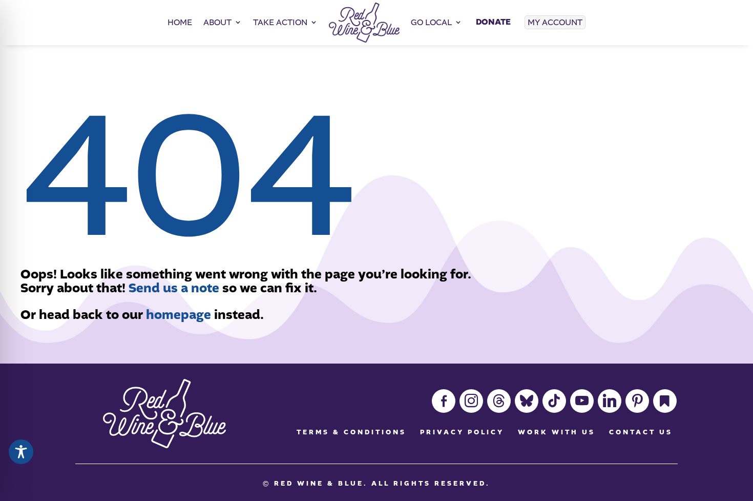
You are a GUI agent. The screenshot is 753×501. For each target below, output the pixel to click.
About (217, 22)
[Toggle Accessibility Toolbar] (21, 451)
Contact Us (641, 432)
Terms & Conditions (351, 432)
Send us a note (174, 288)
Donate (493, 22)
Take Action (280, 22)
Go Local (431, 22)
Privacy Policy (462, 432)
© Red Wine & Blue (313, 483)
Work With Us (556, 432)
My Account (555, 22)
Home (180, 22)
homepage (178, 315)
